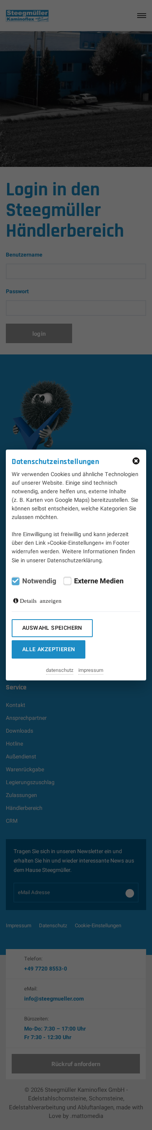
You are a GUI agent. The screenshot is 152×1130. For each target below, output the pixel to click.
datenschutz (59, 670)
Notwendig (39, 581)
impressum (90, 670)
